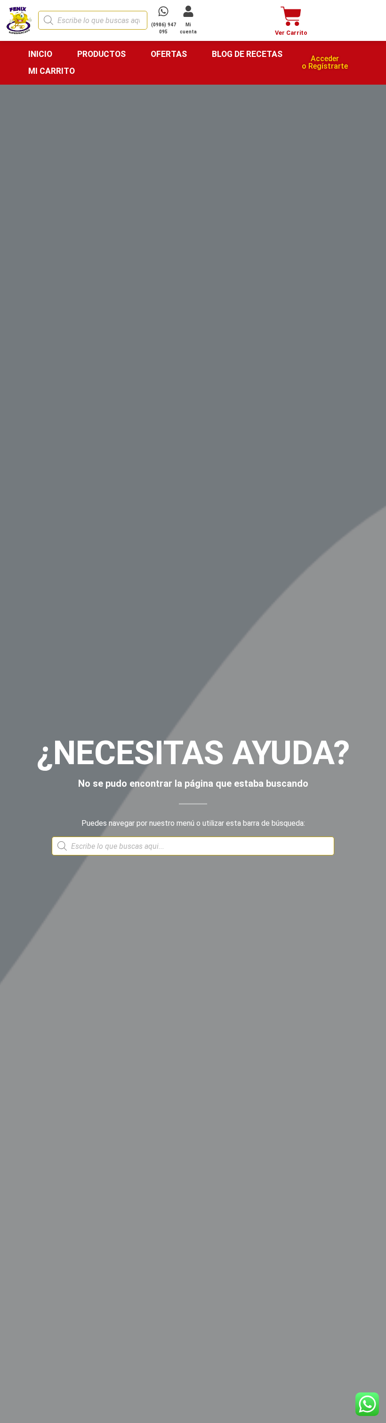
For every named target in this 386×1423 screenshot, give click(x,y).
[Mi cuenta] (188, 11)
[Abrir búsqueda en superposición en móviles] (92, 20)
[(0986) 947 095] (163, 11)
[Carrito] (291, 16)
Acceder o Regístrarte (325, 62)
